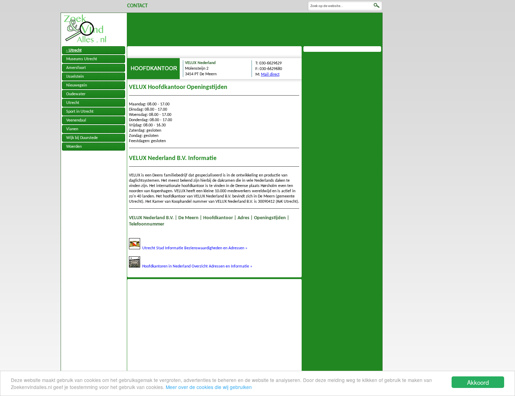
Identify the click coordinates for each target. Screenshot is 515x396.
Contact (137, 6)
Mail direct (270, 74)
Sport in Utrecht (80, 112)
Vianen (72, 129)
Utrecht (72, 103)
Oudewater (75, 94)
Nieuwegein (76, 85)
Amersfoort (76, 68)
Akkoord (478, 382)
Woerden (74, 147)
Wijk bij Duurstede (82, 138)
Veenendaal (76, 120)
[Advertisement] (254, 28)
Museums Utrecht (81, 59)
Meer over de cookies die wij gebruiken (209, 386)
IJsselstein (75, 77)
